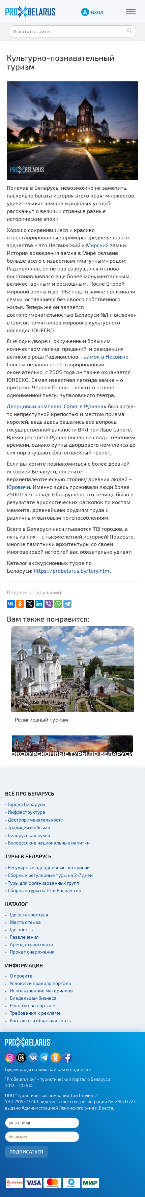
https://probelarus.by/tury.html (72, 570)
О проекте (21, 976)
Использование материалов (41, 990)
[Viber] (49, 604)
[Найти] (129, 30)
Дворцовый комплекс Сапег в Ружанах (57, 406)
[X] (30, 604)
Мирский (97, 245)
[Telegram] (67, 604)
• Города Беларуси (25, 804)
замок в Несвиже (106, 356)
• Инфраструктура (25, 812)
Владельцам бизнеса (33, 998)
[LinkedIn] (39, 604)
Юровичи (18, 487)
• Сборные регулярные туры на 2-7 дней (49, 875)
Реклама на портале (32, 1005)
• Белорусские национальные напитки (47, 842)
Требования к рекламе (35, 1013)
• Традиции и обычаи (27, 827)
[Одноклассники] (20, 604)
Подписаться (26, 1151)
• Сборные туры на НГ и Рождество (43, 890)
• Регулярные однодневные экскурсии (47, 867)
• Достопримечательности (34, 820)
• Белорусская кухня (27, 835)
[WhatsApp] (58, 604)
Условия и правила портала (40, 983)
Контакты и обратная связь (40, 1020)
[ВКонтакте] (11, 604)
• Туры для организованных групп (42, 883)
